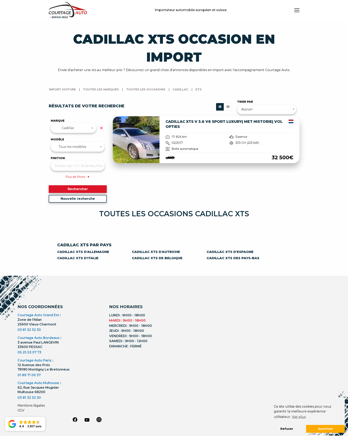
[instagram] (99, 419)
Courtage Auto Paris (34, 360)
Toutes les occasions (145, 89)
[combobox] (73, 128)
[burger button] (296, 10)
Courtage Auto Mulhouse (38, 383)
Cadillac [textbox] (68, 128)
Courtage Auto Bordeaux (38, 338)
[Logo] (68, 10)
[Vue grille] (228, 107)
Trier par (245, 102)
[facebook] (75, 419)
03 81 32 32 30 (29, 330)
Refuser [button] (286, 429)
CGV (21, 410)
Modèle (57, 139)
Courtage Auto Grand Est (38, 315)
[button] (25, 424)
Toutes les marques (101, 89)
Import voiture (62, 89)
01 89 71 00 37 (29, 375)
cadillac (180, 89)
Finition (58, 158)
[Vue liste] (220, 107)
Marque (57, 120)
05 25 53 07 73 (29, 352)
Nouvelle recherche (78, 199)
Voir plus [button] (299, 417)
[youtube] (87, 420)
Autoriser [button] (325, 429)
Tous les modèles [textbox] (72, 147)
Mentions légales (31, 405)
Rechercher (78, 189)
